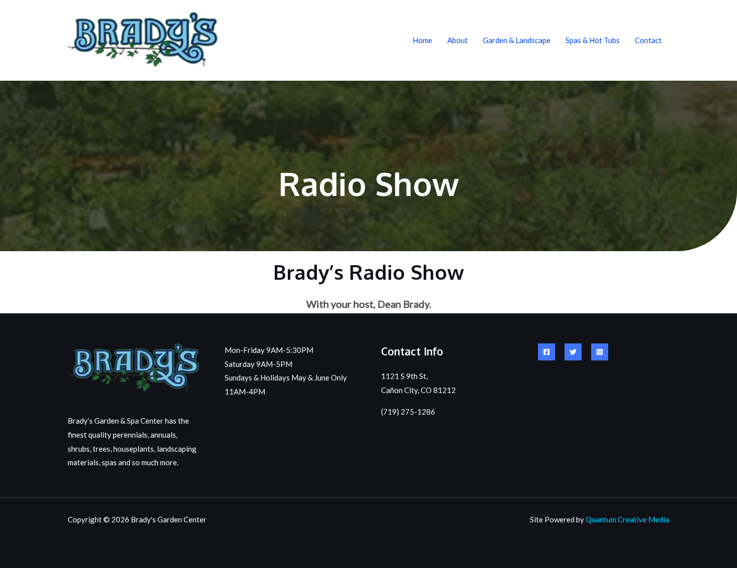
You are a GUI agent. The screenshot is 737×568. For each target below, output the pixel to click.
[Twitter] (573, 351)
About (457, 40)
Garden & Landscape (516, 40)
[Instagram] (599, 351)
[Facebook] (546, 351)
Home (422, 40)
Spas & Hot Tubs (593, 40)
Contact (648, 40)
